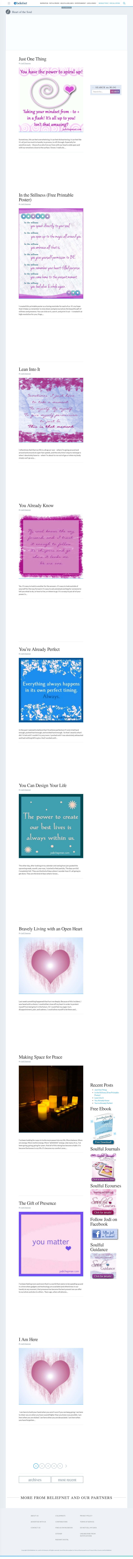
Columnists (66, 7)
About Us (34, 1516)
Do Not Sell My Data (88, 1528)
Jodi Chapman (26, 63)
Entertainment (80, 3)
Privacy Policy (86, 1516)
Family (91, 3)
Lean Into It (99, 1098)
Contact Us (35, 1528)
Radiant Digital (62, 1540)
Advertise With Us (38, 1522)
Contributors (61, 1522)
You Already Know (101, 1100)
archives (34, 1479)
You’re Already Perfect (103, 1103)
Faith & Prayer (54, 3)
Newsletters (103, 3)
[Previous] (66, 1466)
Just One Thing (100, 1090)
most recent (67, 1479)
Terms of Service (87, 1522)
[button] (124, 3)
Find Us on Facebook (64, 1528)
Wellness (67, 3)
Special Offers (115, 3)
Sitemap (58, 1534)
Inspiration (44, 3)
